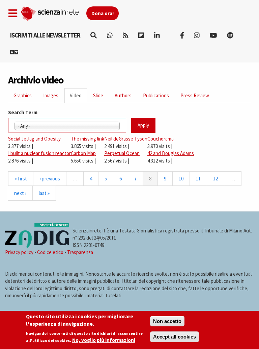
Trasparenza (80, 252)
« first (21, 178)
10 (181, 178)
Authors (123, 95)
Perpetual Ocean (122, 153)
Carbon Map (83, 153)
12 (215, 178)
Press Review (194, 95)
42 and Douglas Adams (170, 153)
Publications (156, 95)
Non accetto (167, 321)
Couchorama (160, 138)
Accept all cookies (174, 337)
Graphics (22, 95)
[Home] (53, 12)
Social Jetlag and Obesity (34, 138)
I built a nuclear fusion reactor (39, 153)
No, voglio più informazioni (103, 340)
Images (50, 95)
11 (198, 178)
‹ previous (49, 178)
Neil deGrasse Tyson (125, 138)
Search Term (22, 112)
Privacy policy (19, 252)
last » (44, 193)
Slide (98, 95)
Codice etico (50, 252)
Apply (143, 125)
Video (78, 97)
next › (20, 193)
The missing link (87, 138)
